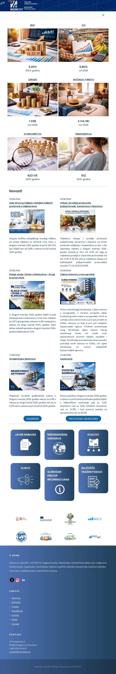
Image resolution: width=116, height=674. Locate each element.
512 (83, 176)
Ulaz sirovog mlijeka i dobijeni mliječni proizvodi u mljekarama (31, 204)
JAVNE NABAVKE (25, 434)
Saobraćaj (66, 359)
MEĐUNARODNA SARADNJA (57, 436)
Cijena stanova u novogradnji (77, 274)
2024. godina (33, 70)
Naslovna (16, 598)
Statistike (16, 602)
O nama (15, 606)
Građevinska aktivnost (22, 359)
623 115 (32, 176)
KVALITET (93, 434)
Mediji (15, 619)
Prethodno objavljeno (83, 418)
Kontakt (15, 624)
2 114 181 (83, 121)
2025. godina (32, 179)
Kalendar (32, 418)
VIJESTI (25, 468)
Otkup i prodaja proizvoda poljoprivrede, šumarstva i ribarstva (81, 204)
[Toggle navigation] (103, 6)
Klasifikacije (17, 611)
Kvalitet (15, 615)
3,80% (83, 67)
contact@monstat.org (20, 651)
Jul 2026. (83, 70)
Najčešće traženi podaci (91, 469)
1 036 (32, 121)
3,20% (32, 67)
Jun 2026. (32, 125)
